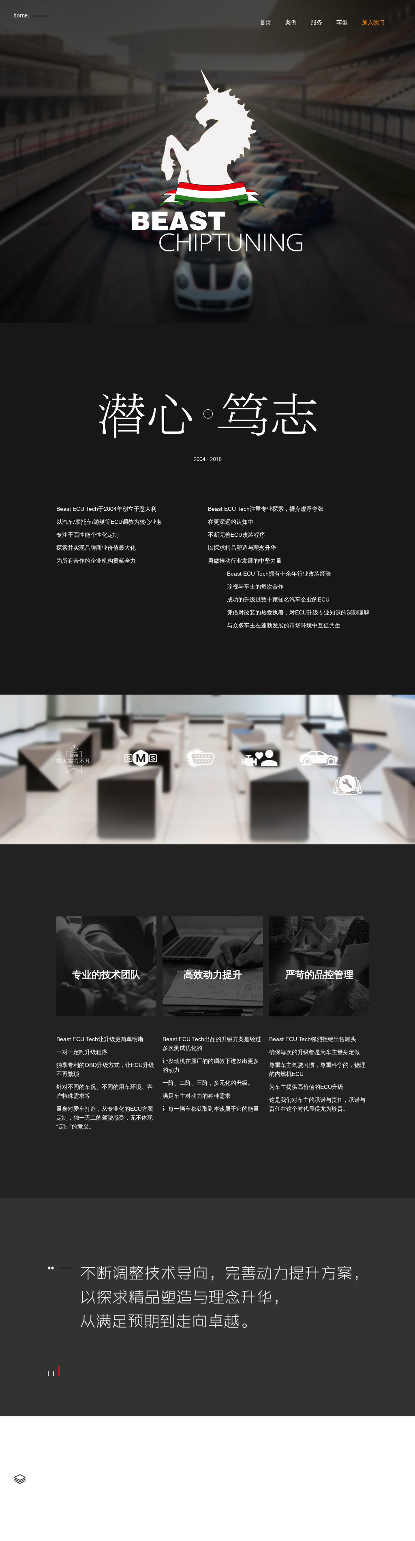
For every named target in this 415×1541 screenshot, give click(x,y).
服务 (316, 22)
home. (21, 15)
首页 (265, 22)
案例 (291, 22)
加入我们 (373, 22)
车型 (342, 22)
